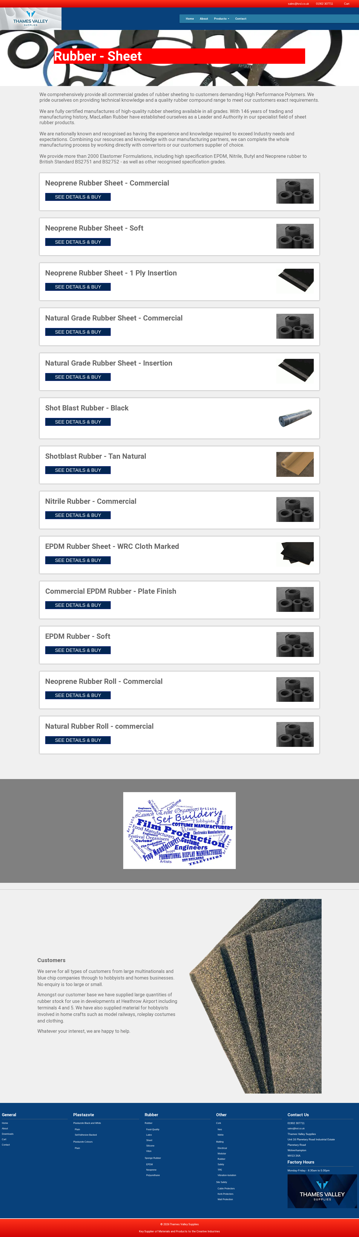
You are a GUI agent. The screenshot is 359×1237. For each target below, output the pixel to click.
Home (190, 18)
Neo (220, 1129)
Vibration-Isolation (227, 1175)
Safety (221, 1164)
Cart (346, 3)
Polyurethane (153, 1175)
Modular (222, 1153)
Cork (218, 1123)
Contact (240, 18)
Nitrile (221, 1135)
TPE (220, 1170)
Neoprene (151, 1170)
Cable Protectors (226, 1188)
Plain (77, 1129)
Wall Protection (225, 1199)
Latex (149, 1135)
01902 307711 (324, 3)
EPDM (149, 1164)
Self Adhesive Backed (86, 1135)
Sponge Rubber (153, 1158)
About (204, 18)
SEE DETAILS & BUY (78, 197)
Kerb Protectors (225, 1194)
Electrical (222, 1148)
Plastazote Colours (83, 1142)
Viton (148, 1151)
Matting (220, 1142)
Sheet (149, 1140)
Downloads (7, 1134)
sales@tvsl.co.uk (298, 3)
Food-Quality (152, 1129)
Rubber (148, 1123)
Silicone (150, 1145)
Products (220, 18)
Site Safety (221, 1182)
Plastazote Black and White (87, 1123)
